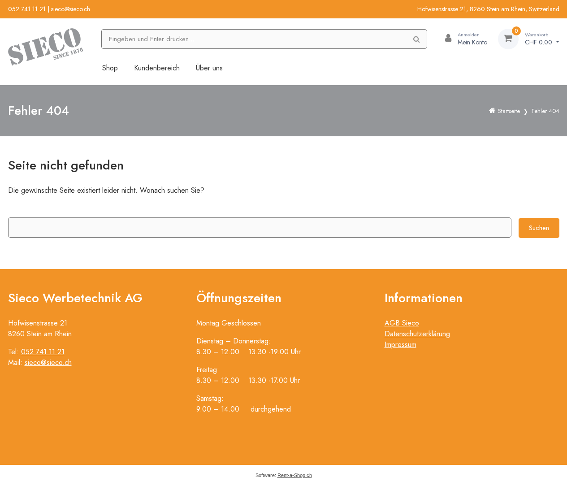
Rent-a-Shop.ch (294, 475)
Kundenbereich (157, 68)
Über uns (209, 68)
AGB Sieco (402, 323)
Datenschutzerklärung (417, 334)
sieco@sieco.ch (70, 8)
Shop (110, 68)
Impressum (400, 344)
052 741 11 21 (27, 8)
